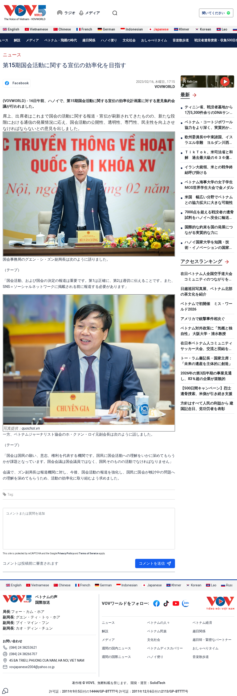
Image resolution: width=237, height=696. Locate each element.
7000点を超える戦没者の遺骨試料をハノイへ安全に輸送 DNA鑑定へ (209, 215)
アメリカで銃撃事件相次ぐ (203, 318)
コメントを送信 (152, 563)
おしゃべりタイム (154, 40)
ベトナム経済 (202, 622)
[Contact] (5, 690)
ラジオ (69, 13)
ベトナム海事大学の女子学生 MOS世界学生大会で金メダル (209, 185)
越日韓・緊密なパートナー (212, 640)
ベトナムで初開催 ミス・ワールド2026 (206, 306)
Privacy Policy (66, 553)
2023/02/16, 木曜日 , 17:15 (155, 82)
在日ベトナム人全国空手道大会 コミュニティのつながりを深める (206, 276)
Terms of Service (88, 553)
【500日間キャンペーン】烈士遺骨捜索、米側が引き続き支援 (206, 391)
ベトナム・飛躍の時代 (60, 40)
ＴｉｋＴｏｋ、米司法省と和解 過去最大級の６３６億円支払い (209, 155)
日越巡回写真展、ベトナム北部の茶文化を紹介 (206, 291)
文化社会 (129, 40)
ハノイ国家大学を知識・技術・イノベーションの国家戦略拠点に (209, 245)
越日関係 (88, 40)
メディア (92, 13)
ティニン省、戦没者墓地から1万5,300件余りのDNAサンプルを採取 (209, 110)
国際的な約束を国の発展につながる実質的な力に (209, 230)
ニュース (12, 54)
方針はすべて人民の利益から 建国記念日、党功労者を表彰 (207, 406)
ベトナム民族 (157, 631)
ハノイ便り (109, 40)
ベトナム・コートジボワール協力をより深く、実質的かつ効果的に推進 (209, 125)
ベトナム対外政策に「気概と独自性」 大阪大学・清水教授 (206, 331)
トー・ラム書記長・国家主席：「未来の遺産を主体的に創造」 (206, 361)
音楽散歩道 (181, 40)
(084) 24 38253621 (23, 647)
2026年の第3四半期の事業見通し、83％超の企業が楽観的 (206, 376)
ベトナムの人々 (158, 622)
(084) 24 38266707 (23, 654)
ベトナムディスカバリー (165, 648)
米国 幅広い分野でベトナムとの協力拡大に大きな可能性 (209, 200)
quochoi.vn (31, 428)
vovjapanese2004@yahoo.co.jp (32, 667)
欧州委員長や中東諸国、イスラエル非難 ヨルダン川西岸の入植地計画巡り (209, 140)
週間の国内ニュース (116, 648)
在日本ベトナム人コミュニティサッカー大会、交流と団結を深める (206, 346)
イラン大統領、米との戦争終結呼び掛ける (209, 170)
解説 (17, 40)
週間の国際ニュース (116, 657)
